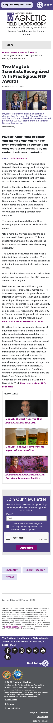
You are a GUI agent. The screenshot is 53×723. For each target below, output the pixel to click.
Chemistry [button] (11, 570)
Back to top (34, 663)
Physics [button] (9, 577)
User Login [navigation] (42, 716)
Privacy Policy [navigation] (12, 708)
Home (5, 52)
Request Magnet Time (17, 4)
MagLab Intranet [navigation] (39, 712)
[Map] (13, 645)
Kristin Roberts (18, 158)
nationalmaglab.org (13, 627)
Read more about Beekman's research (24, 321)
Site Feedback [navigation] (40, 721)
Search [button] (47, 4)
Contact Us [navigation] (11, 700)
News (33, 52)
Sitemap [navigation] (9, 704)
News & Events (19, 52)
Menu (10, 45)
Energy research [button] (35, 570)
